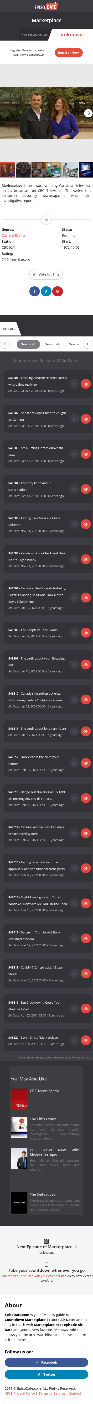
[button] (88, 113)
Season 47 (52, 344)
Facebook (48, 1362)
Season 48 (28, 344)
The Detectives (42, 1194)
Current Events (14, 235)
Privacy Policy (24, 1393)
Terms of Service (52, 1393)
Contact (75, 1393)
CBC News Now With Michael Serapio (55, 1152)
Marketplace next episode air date (39, 1057)
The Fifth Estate (43, 1119)
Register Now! (69, 52)
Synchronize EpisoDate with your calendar (30, 1276)
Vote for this (48, 274)
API (7, 1393)
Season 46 (76, 344)
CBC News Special (45, 1091)
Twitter (48, 1374)
